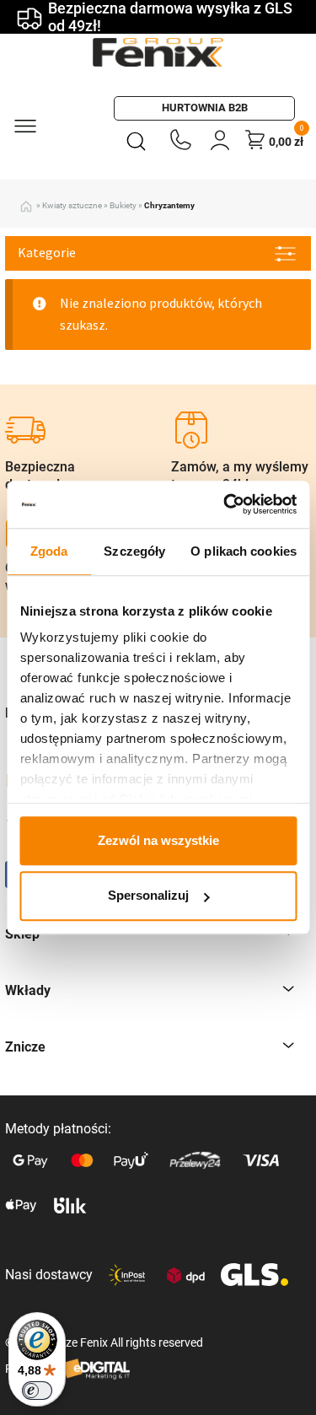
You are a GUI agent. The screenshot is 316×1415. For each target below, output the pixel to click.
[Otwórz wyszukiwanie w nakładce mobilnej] (139, 140)
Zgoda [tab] (49, 551)
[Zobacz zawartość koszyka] (255, 139)
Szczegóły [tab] (134, 551)
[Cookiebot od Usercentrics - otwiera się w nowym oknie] (225, 504)
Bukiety (123, 205)
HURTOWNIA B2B (205, 107)
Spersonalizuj (148, 896)
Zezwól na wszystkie (158, 840)
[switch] (37, 1390)
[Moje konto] (219, 139)
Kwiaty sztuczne (72, 205)
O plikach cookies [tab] (243, 551)
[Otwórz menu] (24, 124)
